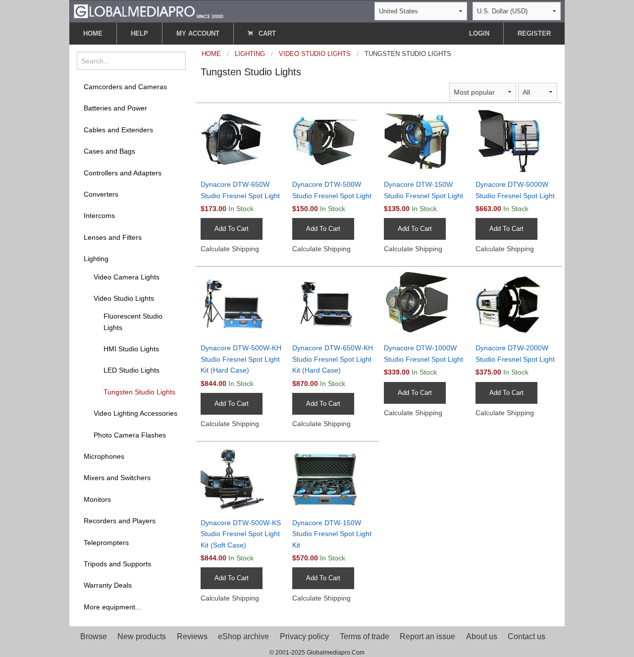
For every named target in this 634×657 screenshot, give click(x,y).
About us (481, 636)
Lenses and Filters (113, 237)
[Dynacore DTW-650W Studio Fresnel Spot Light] (241, 140)
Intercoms (99, 215)
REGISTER (534, 33)
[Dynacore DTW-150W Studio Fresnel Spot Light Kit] (333, 479)
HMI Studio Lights (131, 349)
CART (266, 33)
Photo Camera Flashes (130, 435)
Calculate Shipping (230, 249)
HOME (93, 33)
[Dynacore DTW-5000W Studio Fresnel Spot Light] (516, 140)
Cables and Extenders (118, 130)
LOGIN (479, 33)
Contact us (526, 636)
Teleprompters (106, 543)
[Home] (148, 10)
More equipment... (112, 607)
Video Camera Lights (126, 277)
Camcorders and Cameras (125, 87)
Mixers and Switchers (117, 478)
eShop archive (243, 636)
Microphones (104, 456)
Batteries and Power (115, 108)
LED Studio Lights (131, 370)
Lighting (96, 259)
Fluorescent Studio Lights (133, 321)
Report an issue (427, 636)
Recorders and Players (120, 521)
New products (141, 636)
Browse (93, 636)
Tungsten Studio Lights (139, 392)
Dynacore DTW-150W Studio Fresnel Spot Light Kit (331, 534)
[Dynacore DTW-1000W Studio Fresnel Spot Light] (425, 304)
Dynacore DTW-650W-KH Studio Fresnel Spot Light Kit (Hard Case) (332, 359)
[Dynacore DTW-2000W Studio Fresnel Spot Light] (516, 304)
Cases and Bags (109, 151)
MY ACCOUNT (197, 33)
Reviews (192, 636)
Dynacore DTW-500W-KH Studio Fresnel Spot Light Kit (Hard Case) (241, 359)
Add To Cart (231, 228)
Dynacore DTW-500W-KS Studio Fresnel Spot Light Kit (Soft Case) (241, 534)
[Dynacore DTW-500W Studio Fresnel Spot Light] (333, 140)
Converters (101, 194)
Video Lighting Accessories (135, 413)
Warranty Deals (108, 585)
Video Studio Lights (124, 298)
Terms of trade (364, 636)
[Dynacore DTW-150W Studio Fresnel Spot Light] (425, 140)
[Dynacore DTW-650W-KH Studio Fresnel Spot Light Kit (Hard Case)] (333, 304)
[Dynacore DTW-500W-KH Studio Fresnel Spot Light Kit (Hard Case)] (241, 304)
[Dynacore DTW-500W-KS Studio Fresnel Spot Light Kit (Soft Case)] (241, 479)
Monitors (97, 499)
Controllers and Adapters (122, 173)
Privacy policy (304, 636)
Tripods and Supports (117, 564)
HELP (139, 33)
